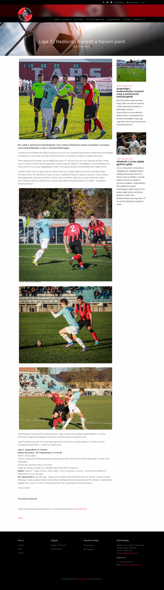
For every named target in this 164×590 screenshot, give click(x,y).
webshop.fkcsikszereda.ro (131, 565)
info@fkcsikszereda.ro (130, 553)
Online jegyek (56, 549)
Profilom (134, 2)
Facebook (89, 545)
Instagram (89, 549)
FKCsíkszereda (82, 579)
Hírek (57, 19)
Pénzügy (138, 19)
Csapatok (78, 19)
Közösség (119, 2)
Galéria (67, 19)
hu (143, 2)
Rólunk (127, 19)
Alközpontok (113, 19)
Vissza (20, 518)
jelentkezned (81, 509)
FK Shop (21, 545)
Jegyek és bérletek (95, 19)
